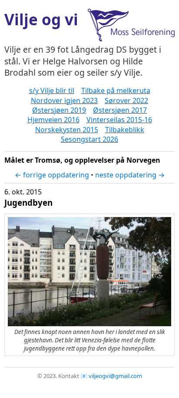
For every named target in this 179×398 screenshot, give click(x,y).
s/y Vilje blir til (51, 90)
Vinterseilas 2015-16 (119, 119)
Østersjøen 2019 (59, 110)
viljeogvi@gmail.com (115, 376)
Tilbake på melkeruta (115, 90)
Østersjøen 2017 (120, 110)
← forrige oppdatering (52, 175)
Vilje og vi (41, 19)
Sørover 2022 (126, 100)
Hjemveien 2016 (53, 119)
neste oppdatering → (130, 175)
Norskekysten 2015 (66, 129)
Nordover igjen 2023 (64, 100)
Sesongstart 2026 (89, 139)
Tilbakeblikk (124, 129)
